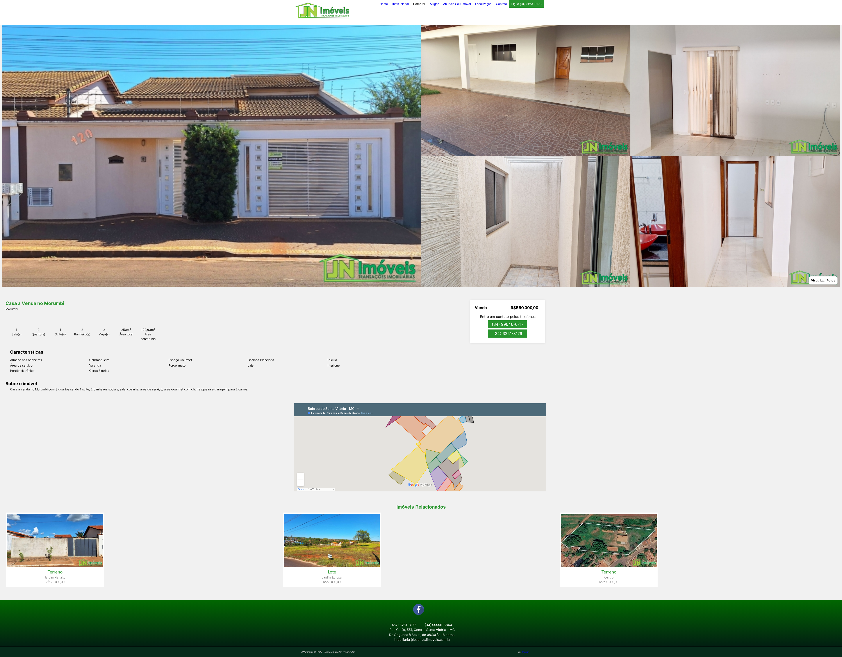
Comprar (419, 4)
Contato (501, 4)
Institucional (400, 4)
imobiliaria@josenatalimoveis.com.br (422, 639)
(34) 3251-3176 (507, 333)
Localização (483, 4)
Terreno (55, 572)
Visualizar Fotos (823, 280)
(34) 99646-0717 (508, 324)
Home (384, 4)
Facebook (418, 609)
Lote (332, 572)
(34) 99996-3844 (438, 625)
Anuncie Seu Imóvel (457, 4)
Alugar (434, 4)
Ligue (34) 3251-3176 (526, 4)
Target (525, 651)
